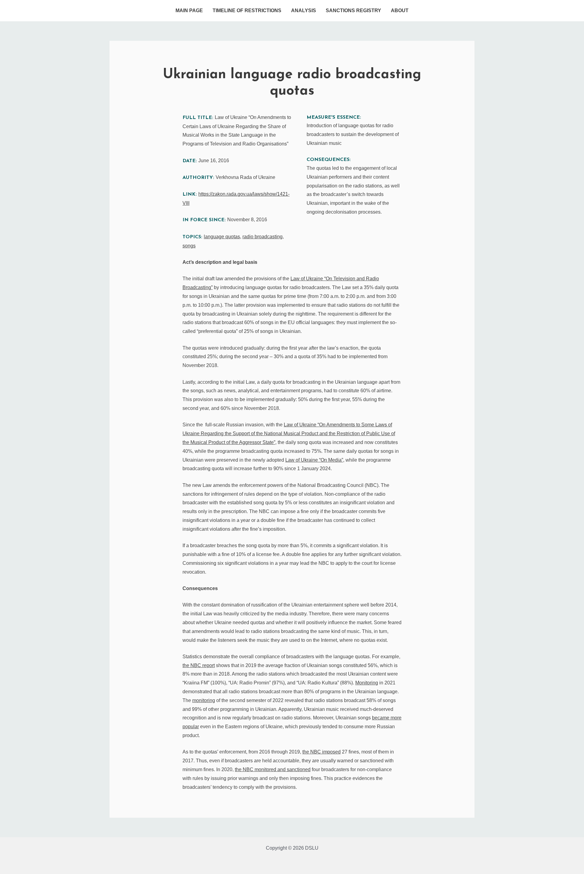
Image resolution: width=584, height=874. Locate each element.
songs (189, 245)
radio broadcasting (262, 236)
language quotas (222, 236)
